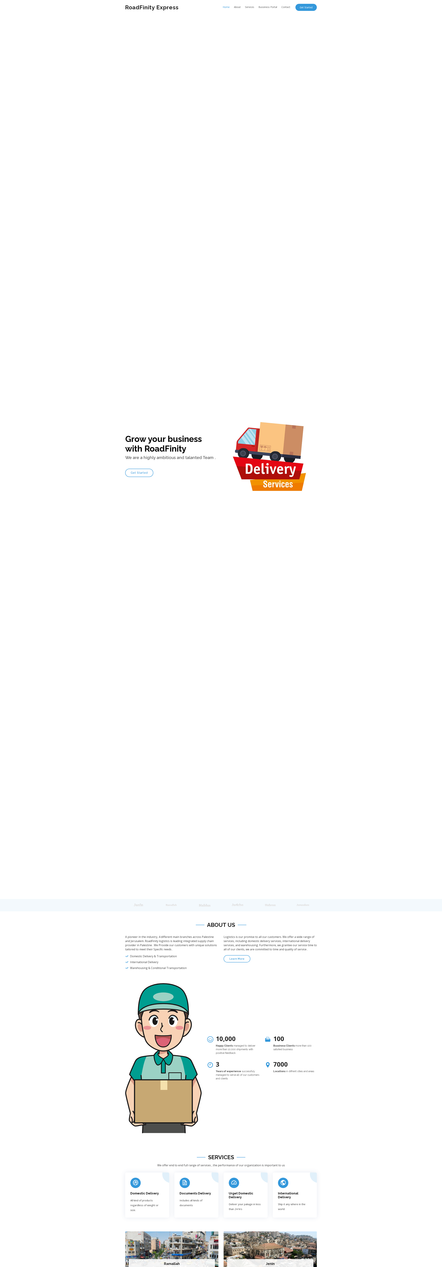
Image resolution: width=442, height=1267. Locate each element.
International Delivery (288, 1195)
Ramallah (172, 1264)
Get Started (306, 7)
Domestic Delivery (144, 1193)
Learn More (236, 958)
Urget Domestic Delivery (241, 1195)
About (237, 7)
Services (249, 7)
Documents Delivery (195, 1193)
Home (226, 7)
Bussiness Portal (267, 7)
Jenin (270, 1264)
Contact (285, 7)
